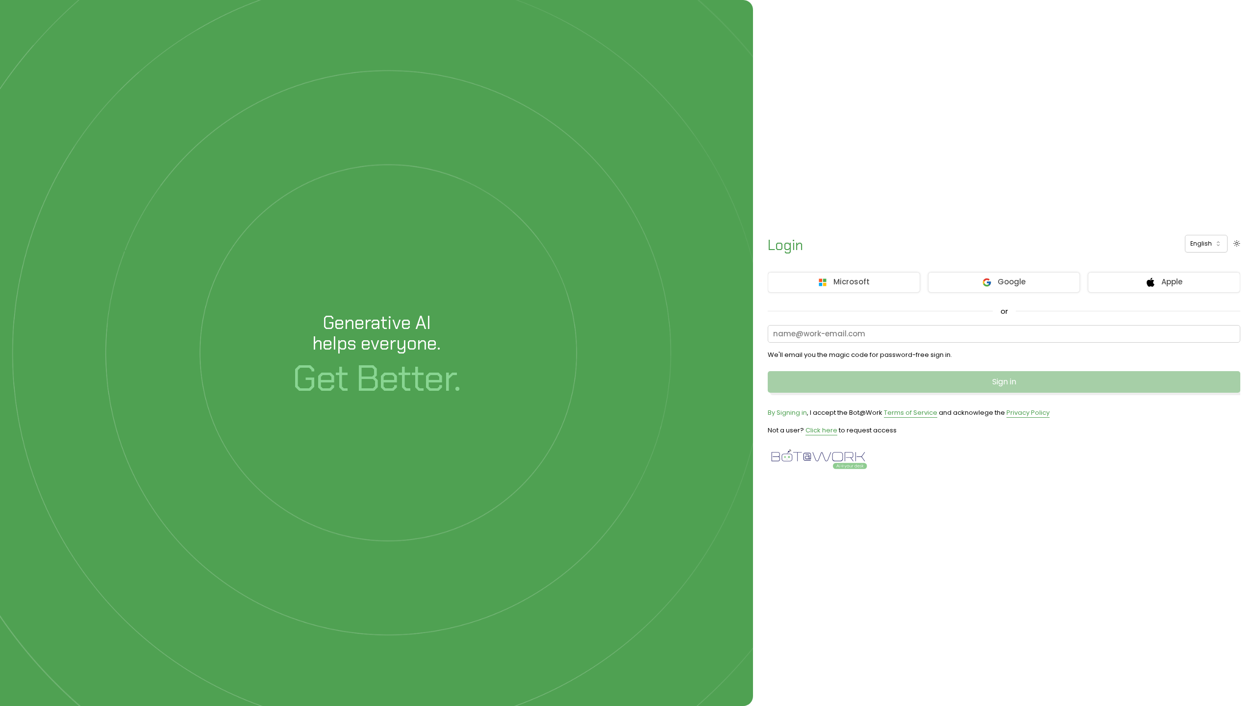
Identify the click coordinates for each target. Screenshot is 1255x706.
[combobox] (1206, 243)
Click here (821, 430)
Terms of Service (910, 412)
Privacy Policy (1028, 412)
